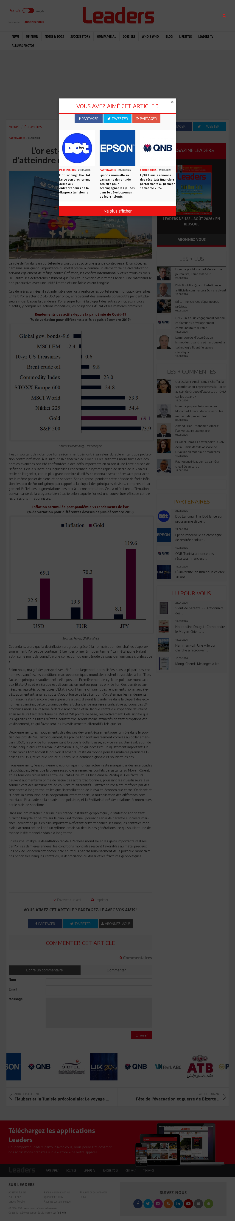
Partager (89, 118)
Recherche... (168, 14)
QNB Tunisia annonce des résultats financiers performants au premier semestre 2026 (157, 181)
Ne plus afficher (118, 210)
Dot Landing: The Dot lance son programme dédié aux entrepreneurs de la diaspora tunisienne (74, 183)
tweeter (119, 118)
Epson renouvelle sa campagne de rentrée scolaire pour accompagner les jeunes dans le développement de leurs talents (117, 185)
